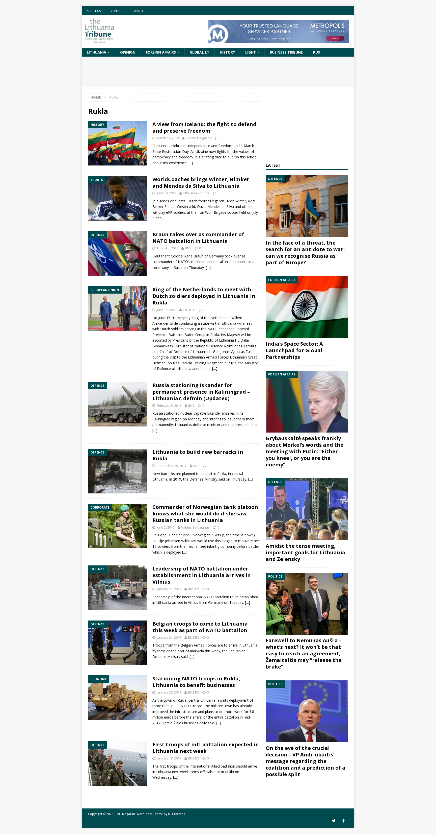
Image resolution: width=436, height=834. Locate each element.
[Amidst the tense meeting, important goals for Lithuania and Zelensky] (307, 509)
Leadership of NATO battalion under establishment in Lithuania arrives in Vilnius (201, 575)
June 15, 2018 (166, 309)
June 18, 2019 (166, 193)
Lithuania (96, 52)
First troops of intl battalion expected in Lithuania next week (205, 747)
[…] (190, 162)
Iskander (214, 413)
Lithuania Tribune (196, 193)
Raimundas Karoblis (240, 346)
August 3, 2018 (167, 248)
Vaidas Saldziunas (195, 527)
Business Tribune (286, 52)
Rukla (214, 334)
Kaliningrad (161, 419)
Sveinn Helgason (199, 138)
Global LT (199, 52)
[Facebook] (343, 820)
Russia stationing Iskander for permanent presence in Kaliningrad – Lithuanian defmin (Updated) (201, 392)
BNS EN (193, 589)
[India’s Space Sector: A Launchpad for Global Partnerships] (307, 307)
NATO (212, 328)
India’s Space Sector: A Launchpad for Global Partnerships (294, 350)
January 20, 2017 (168, 692)
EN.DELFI (189, 309)
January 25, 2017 (168, 589)
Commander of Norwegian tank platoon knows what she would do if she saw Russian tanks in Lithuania (205, 513)
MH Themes (176, 814)
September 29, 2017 (171, 465)
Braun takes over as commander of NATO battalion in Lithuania (198, 237)
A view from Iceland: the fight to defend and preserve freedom (204, 127)
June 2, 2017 (165, 527)
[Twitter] (333, 820)
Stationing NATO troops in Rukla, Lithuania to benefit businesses (196, 681)
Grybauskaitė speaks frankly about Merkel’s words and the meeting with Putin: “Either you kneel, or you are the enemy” (304, 451)
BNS (188, 248)
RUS (316, 52)
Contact (117, 11)
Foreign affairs (161, 52)
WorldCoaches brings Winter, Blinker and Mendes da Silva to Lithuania (200, 182)
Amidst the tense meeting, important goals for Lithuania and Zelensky (305, 552)
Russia (157, 413)
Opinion (127, 52)
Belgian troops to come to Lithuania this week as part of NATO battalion (200, 627)
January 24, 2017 (168, 637)
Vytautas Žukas (243, 351)
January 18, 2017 (168, 758)
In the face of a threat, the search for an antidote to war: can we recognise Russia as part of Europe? (305, 252)
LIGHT (250, 52)
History (227, 52)
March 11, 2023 (167, 138)
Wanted (140, 11)
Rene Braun (193, 256)
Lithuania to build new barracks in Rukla (197, 455)
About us (94, 11)
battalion (220, 261)
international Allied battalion (212, 766)
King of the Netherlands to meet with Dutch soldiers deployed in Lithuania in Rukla (203, 296)
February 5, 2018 (168, 405)
